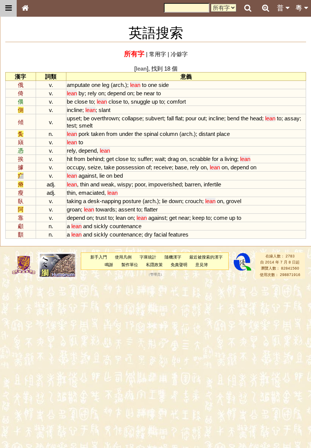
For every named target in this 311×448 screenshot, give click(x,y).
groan (74, 209)
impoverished (165, 184)
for (215, 159)
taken (98, 134)
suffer (145, 159)
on (101, 93)
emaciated (91, 192)
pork (84, 134)
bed (118, 175)
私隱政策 (154, 264)
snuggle (140, 101)
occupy (76, 167)
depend (116, 93)
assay (292, 118)
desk (94, 201)
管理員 (155, 274)
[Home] (25, 8)
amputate (78, 85)
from (112, 134)
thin (84, 184)
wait (160, 159)
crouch (193, 201)
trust (101, 218)
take (109, 167)
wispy (124, 184)
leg (105, 85)
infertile (212, 184)
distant (207, 134)
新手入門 (98, 257)
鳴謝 (109, 264)
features (178, 234)
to (144, 85)
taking (74, 201)
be (139, 93)
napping (111, 201)
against (87, 175)
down (175, 201)
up (155, 101)
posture (132, 201)
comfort (176, 101)
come (221, 218)
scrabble (199, 159)
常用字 (157, 54)
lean (121, 218)
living (231, 159)
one (96, 85)
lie (102, 175)
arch (118, 85)
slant (104, 110)
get (110, 159)
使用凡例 (123, 257)
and (94, 184)
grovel (233, 201)
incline (74, 110)
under (126, 134)
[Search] (247, 8)
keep (198, 218)
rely (92, 93)
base (181, 167)
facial (160, 234)
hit (69, 159)
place (223, 134)
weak (107, 184)
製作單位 (129, 264)
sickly (101, 226)
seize (94, 167)
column (169, 134)
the (244, 118)
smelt (86, 125)
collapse (132, 118)
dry (148, 234)
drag (173, 159)
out (202, 118)
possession (130, 167)
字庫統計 (148, 257)
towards (105, 209)
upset (73, 118)
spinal (151, 134)
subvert (154, 118)
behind (95, 159)
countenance (125, 226)
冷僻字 (179, 54)
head (256, 118)
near (149, 93)
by (82, 93)
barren (193, 184)
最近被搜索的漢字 (206, 257)
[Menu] (8, 8)
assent (126, 209)
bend (233, 118)
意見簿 (201, 264)
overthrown (105, 118)
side (164, 85)
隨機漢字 (173, 257)
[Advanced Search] (265, 8)
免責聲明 (179, 264)
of (148, 167)
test (71, 125)
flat (178, 118)
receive (163, 167)
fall (170, 118)
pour (190, 118)
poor (140, 184)
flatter (151, 209)
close (81, 101)
